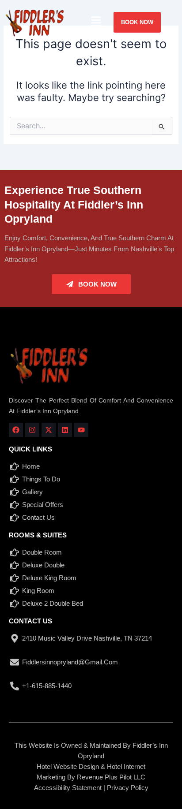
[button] (96, 21)
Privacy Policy (127, 787)
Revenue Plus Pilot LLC (111, 777)
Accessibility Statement (68, 787)
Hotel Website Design (68, 766)
